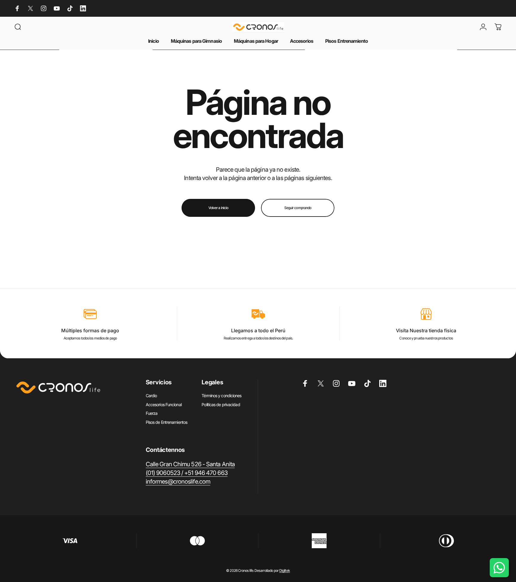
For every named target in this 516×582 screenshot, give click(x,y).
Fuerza (152, 413)
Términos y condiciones (221, 395)
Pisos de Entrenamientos (166, 422)
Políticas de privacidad (221, 404)
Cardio (151, 395)
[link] (190, 464)
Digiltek (284, 570)
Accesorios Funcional (164, 404)
